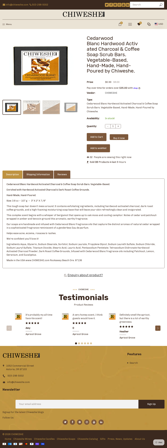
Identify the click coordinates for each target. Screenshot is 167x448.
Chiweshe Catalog (87, 439)
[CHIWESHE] (83, 14)
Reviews (62, 174)
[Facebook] (111, 5)
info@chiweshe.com (18, 382)
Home (8, 439)
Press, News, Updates (120, 439)
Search (134, 362)
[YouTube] (124, 5)
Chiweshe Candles (44, 439)
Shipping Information (38, 174)
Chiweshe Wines (22, 439)
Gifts (102, 439)
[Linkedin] (128, 5)
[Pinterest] (115, 5)
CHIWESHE (111, 92)
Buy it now (119, 138)
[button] (157, 328)
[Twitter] (107, 5)
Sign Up (151, 404)
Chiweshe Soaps (66, 439)
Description (12, 174)
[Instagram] (119, 5)
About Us (140, 439)
